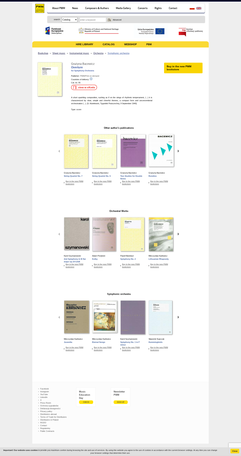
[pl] (189, 8)
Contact (43, 425)
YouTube (44, 394)
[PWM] (39, 9)
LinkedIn (43, 397)
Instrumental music (79, 53)
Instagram (44, 392)
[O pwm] (58, 8)
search (109, 20)
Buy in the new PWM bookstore (74, 182)
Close (234, 451)
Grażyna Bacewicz (83, 63)
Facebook (44, 389)
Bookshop (43, 53)
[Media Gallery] (124, 8)
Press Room (45, 403)
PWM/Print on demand (89, 76)
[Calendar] (143, 8)
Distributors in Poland (49, 420)
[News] (75, 8)
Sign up (120, 402)
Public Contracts (47, 431)
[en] (200, 8)
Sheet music (58, 53)
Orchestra (98, 53)
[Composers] (97, 8)
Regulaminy (45, 428)
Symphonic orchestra (118, 53)
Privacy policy (46, 411)
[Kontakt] (174, 8)
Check (86, 402)
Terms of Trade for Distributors (53, 417)
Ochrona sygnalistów (49, 406)
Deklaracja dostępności (50, 408)
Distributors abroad (48, 414)
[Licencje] (158, 8)
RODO (43, 423)
